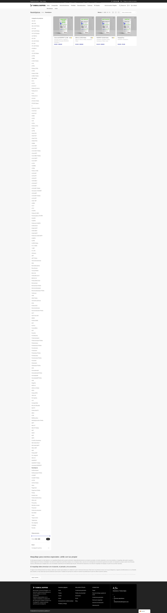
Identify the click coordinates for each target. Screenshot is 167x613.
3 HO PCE (34, 110)
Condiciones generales (80, 590)
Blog (76, 601)
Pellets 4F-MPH (35, 213)
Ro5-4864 (34, 512)
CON (33, 415)
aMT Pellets (34, 258)
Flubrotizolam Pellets (36, 345)
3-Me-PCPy (34, 138)
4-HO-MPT (34, 198)
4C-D (33, 205)
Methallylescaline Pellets (37, 420)
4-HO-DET (34, 173)
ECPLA (33, 325)
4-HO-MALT (34, 180)
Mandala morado (35, 505)
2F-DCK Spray (35, 103)
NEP (33, 450)
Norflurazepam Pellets (37, 472)
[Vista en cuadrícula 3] (116, 12)
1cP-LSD (34, 28)
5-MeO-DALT (35, 225)
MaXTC (33, 408)
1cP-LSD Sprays (35, 33)
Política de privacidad (80, 593)
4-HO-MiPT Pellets (36, 195)
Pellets (33, 492)
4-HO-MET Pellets (36, 188)
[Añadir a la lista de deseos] (71, 17)
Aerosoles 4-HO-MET (37, 190)
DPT (33, 323)
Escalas (33, 527)
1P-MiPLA (34, 48)
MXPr (33, 438)
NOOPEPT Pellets (36, 462)
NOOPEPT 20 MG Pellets (102, 37)
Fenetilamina (35, 335)
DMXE (33, 318)
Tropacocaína (35, 517)
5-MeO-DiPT (35, 228)
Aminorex (34, 253)
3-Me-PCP (34, 135)
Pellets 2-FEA (35, 68)
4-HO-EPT (34, 178)
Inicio (42, 12)
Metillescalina (35, 418)
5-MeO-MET (34, 230)
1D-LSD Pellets (35, 41)
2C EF (33, 83)
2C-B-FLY (34, 85)
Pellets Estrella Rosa (36, 497)
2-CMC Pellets (35, 61)
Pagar (93, 590)
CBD (33, 295)
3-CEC (33, 118)
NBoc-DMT (34, 447)
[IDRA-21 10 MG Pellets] (84, 26)
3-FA (33, 120)
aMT (33, 255)
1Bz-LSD (34, 23)
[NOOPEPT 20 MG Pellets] (105, 26)
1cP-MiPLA (34, 36)
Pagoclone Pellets (36, 490)
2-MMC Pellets (35, 75)
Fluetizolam (34, 350)
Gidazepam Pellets (36, 365)
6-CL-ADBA (34, 245)
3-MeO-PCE (34, 140)
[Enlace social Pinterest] (115, 1)
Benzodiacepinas (36, 265)
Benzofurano (35, 268)
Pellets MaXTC (35, 410)
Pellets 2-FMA (35, 73)
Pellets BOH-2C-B (36, 280)
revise (59, 598)
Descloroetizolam (36, 308)
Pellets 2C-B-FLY (36, 88)
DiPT (33, 313)
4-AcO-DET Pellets (36, 150)
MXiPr (33, 433)
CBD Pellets (34, 298)
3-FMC (33, 128)
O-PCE (33, 480)
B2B (33, 263)
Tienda (60, 593)
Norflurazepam (35, 470)
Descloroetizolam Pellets (37, 310)
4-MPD (33, 203)
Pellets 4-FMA (35, 170)
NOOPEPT (34, 460)
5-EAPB (33, 218)
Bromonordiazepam (36, 288)
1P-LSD (33, 43)
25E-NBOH (34, 78)
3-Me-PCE (34, 133)
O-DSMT (34, 475)
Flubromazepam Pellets (37, 340)
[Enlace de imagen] (40, 587)
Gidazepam (34, 363)
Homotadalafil (35, 375)
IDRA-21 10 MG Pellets (80, 37)
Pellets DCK (34, 305)
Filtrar (48, 539)
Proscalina (34, 502)
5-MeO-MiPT (35, 233)
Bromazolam (35, 283)
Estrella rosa (34, 495)
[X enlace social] (113, 1)
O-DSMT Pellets (35, 477)
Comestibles (34, 328)
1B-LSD (33, 21)
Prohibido (34, 525)
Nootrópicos (35, 467)
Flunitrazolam (35, 355)
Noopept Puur (121, 37)
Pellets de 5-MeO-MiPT (37, 235)
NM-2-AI (33, 457)
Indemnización (95, 605)
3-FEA (33, 123)
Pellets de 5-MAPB (36, 223)
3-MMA (33, 143)
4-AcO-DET (34, 148)
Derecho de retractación (97, 602)
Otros (33, 485)
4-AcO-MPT (34, 160)
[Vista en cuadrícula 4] (119, 12)
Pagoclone (34, 487)
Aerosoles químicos (36, 300)
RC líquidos (34, 398)
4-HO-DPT (34, 175)
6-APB (33, 240)
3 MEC (33, 115)
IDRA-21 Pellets (35, 388)
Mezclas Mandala (36, 405)
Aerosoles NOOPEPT (37, 465)
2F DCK (33, 98)
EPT (33, 330)
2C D (33, 80)
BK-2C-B (34, 273)
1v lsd (33, 51)
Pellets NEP (34, 452)
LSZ (33, 400)
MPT (33, 430)
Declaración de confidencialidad (65, 601)
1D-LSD (33, 38)
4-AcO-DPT (34, 153)
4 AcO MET (34, 145)
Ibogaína (34, 383)
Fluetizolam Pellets (36, 353)
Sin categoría (35, 455)
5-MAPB (34, 220)
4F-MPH (34, 210)
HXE (33, 380)
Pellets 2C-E (35, 95)
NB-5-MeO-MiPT (35, 445)
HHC (33, 368)
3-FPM (33, 130)
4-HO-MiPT (34, 193)
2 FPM (33, 56)
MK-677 (33, 425)
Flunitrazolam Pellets (36, 358)
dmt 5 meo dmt (35, 315)
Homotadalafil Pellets (37, 378)
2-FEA (33, 65)
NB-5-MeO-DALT (36, 442)
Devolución (78, 595)
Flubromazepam (35, 338)
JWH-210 (34, 395)
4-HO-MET (34, 185)
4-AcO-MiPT (34, 158)
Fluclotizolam (35, 348)
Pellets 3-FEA (35, 125)
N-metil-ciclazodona (36, 440)
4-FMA (33, 168)
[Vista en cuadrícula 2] (113, 12)
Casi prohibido (35, 270)
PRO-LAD (34, 500)
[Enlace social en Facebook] (111, 1)
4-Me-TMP (34, 200)
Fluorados (34, 360)
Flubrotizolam (35, 343)
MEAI (33, 413)
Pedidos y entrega (62, 603)
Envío (76, 598)
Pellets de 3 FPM (36, 108)
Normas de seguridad (97, 600)
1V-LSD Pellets (35, 53)
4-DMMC (34, 165)
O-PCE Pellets (35, 482)
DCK (33, 303)
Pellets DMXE (35, 320)
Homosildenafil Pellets (37, 373)
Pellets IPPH (35, 393)
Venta (33, 515)
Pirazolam (34, 507)
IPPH (33, 390)
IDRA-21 (34, 385)
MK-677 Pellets (35, 428)
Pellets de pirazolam (36, 510)
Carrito (59, 595)
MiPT (33, 422)
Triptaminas (34, 520)
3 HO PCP (34, 113)
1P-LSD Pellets (35, 45)
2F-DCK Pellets (35, 100)
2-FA (33, 63)
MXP (33, 435)
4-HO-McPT (34, 183)
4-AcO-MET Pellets (36, 155)
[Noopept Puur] (127, 26)
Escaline (34, 333)
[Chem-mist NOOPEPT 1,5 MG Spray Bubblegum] (63, 26)
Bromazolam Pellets (36, 285)
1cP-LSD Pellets (35, 31)
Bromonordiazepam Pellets (38, 290)
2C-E (33, 93)
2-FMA (33, 70)
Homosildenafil (35, 370)
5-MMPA (34, 238)
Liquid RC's (65, 39)
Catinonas (34, 293)
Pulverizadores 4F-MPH (37, 215)
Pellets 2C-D (35, 90)
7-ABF (33, 248)
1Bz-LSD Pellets (35, 26)
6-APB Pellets (35, 243)
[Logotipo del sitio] (38, 5)
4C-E (33, 208)
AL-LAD (33, 250)
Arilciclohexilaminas (36, 260)
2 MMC (33, 58)
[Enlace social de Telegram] (118, 1)
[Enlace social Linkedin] (116, 1)
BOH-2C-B (34, 278)
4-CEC (33, 163)
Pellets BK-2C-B (35, 275)
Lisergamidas (35, 403)
